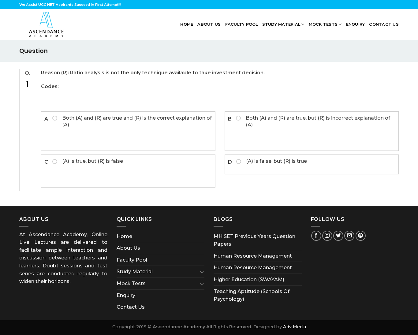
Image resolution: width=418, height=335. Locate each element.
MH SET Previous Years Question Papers (254, 240)
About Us (209, 24)
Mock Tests (323, 24)
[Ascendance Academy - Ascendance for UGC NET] (47, 24)
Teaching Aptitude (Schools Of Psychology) (251, 295)
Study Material (281, 24)
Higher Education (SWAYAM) (249, 279)
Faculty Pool (241, 24)
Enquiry (355, 24)
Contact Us (384, 24)
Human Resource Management (253, 256)
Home (186, 24)
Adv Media (294, 326)
